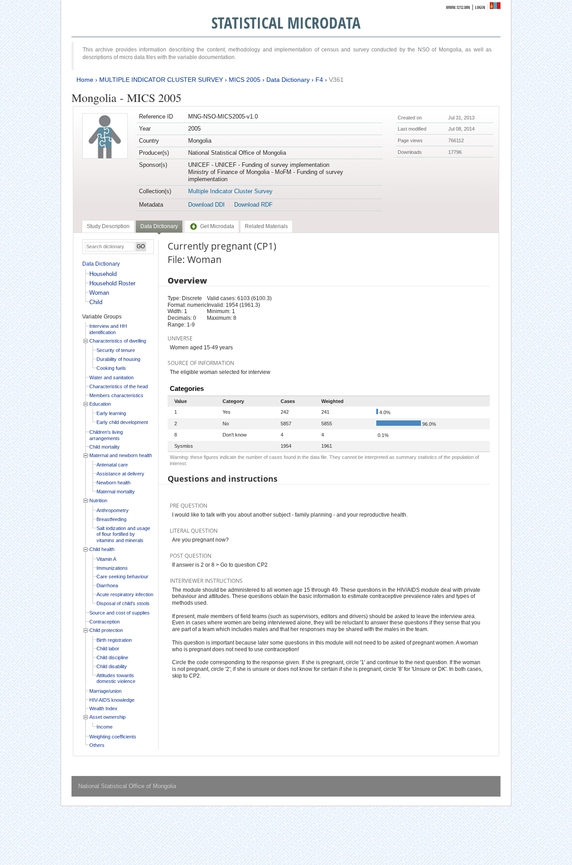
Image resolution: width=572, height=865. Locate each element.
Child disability (112, 666)
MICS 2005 (245, 79)
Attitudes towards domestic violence (116, 678)
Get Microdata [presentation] (217, 226)
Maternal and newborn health (120, 455)
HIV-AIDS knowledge (112, 700)
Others (97, 745)
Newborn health (113, 482)
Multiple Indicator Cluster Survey (230, 191)
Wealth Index (103, 708)
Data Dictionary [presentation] (159, 226)
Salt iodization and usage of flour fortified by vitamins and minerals (123, 534)
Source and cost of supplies (119, 612)
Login (480, 7)
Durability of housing (118, 359)
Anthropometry (113, 510)
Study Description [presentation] (108, 226)
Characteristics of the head (118, 386)
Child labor (108, 648)
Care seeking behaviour (122, 576)
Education (100, 404)
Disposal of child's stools (123, 603)
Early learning (111, 413)
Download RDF (253, 204)
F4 (319, 79)
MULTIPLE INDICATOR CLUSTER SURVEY (161, 79)
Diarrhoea (107, 585)
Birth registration (114, 640)
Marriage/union (105, 691)
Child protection (106, 630)
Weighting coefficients (112, 736)
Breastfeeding (111, 519)
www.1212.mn (458, 7)
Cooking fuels (111, 368)
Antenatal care (112, 464)
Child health (101, 549)
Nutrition (98, 500)
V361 (336, 79)
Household (103, 274)
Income (105, 726)
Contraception (104, 621)
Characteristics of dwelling (117, 340)
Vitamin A (106, 559)
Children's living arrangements (106, 435)
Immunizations (112, 568)
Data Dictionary (288, 79)
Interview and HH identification (108, 329)
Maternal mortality (116, 491)
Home (84, 79)
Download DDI (206, 204)
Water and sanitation (111, 377)
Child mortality (104, 446)
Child (95, 302)
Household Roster (112, 283)
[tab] (108, 226)
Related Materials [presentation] (266, 226)
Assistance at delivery (120, 473)
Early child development (122, 422)
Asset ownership (107, 717)
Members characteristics (116, 395)
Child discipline (112, 657)
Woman (99, 292)
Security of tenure (116, 350)
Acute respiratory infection (125, 594)
